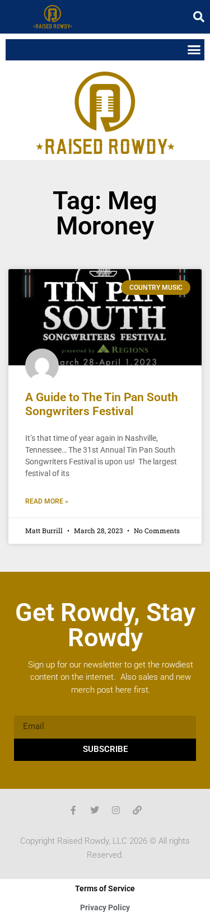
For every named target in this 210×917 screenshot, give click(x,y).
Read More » (46, 501)
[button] (199, 17)
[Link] (137, 810)
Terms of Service (105, 888)
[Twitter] (94, 810)
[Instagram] (115, 810)
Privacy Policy (105, 907)
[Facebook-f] (73, 810)
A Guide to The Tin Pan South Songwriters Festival (101, 404)
